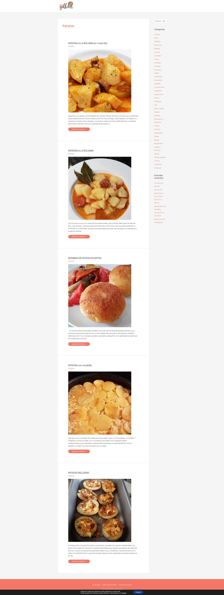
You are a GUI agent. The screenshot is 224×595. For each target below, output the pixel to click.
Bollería (157, 49)
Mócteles (157, 101)
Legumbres (158, 94)
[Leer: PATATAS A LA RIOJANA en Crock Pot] (99, 81)
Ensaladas (158, 80)
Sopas (156, 140)
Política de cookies (125, 585)
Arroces (157, 34)
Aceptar (138, 592)
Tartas (156, 154)
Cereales (157, 56)
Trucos (157, 161)
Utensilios (158, 164)
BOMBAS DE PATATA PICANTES (84, 258)
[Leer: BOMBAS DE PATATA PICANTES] (99, 296)
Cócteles (157, 63)
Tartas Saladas (160, 157)
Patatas (71, 46)
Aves (156, 38)
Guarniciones (159, 87)
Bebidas (157, 42)
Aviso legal (96, 585)
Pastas (156, 112)
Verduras (157, 168)
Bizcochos (158, 45)
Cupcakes (158, 77)
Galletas (157, 84)
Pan (155, 105)
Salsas (156, 136)
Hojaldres (158, 91)
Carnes (157, 52)
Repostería (158, 133)
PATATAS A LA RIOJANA (81, 150)
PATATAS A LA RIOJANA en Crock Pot (87, 43)
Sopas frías (158, 144)
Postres (157, 129)
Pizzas (156, 126)
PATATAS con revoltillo (80, 365)
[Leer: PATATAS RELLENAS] (99, 510)
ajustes (124, 593)
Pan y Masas (159, 108)
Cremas (157, 66)
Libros (156, 98)
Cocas (156, 59)
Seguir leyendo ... (79, 129)
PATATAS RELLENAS (78, 472)
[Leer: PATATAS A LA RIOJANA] (99, 188)
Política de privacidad (109, 585)
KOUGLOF (158, 190)
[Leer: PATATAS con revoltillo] (99, 403)
